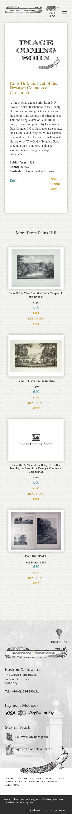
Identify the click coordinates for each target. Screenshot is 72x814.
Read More (36, 318)
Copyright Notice (15, 781)
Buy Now (54, 184)
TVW (61, 778)
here (31, 802)
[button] (64, 11)
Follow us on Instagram (31, 737)
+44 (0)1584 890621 (25, 691)
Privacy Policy (36, 781)
